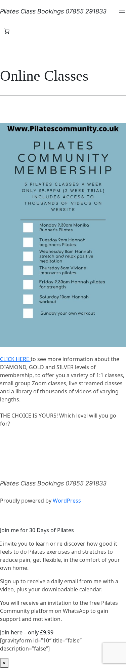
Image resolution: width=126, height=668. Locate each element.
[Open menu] (122, 11)
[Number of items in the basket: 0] (6, 31)
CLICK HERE (15, 359)
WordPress (67, 500)
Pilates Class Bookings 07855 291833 (53, 11)
